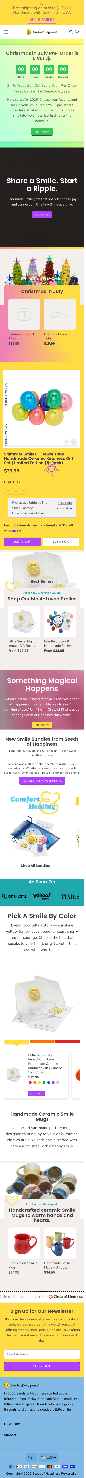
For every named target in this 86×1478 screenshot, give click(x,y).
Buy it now (61, 542)
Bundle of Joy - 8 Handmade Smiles (58, 643)
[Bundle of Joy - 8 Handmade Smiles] (60, 621)
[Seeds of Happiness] (42, 32)
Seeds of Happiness (46, 1473)
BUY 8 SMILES (42, 19)
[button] (6, 32)
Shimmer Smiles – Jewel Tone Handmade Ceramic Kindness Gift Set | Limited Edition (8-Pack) (39, 458)
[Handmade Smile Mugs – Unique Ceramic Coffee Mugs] (60, 1243)
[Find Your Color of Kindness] (42, 1004)
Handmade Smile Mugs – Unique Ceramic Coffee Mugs (60, 1265)
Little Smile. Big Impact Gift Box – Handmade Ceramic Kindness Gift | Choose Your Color (23, 643)
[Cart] (77, 32)
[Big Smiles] (16, 1042)
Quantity (12, 482)
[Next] (74, 442)
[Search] (71, 32)
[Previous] (67, 442)
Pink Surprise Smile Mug (22, 1265)
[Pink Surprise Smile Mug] (24, 1243)
